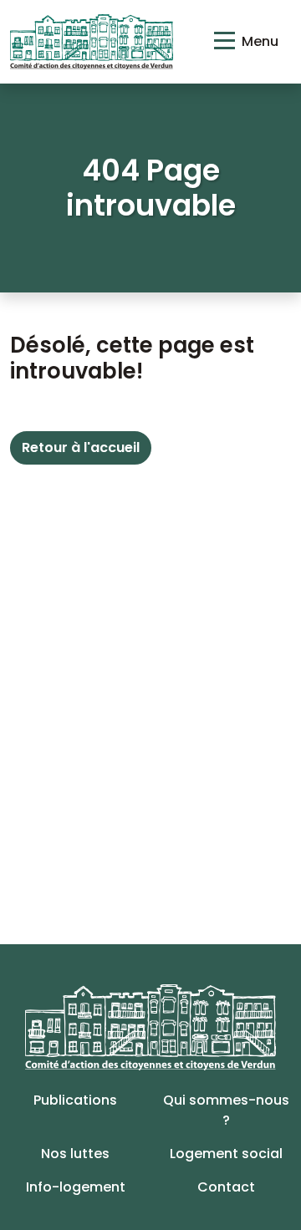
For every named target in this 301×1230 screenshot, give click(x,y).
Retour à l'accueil (81, 447)
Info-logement (75, 1187)
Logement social (226, 1153)
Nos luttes (75, 1153)
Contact (226, 1187)
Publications (75, 1100)
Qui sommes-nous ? (226, 1110)
